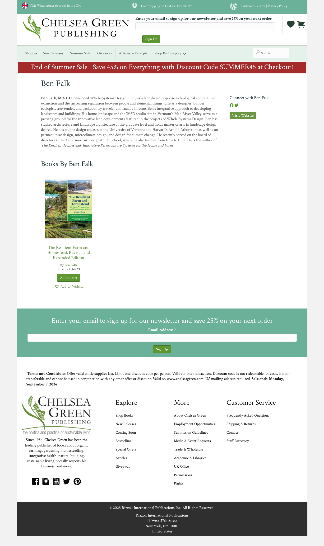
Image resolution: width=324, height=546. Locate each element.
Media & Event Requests (193, 440)
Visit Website (243, 115)
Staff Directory (238, 440)
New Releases (53, 53)
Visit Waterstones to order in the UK (54, 5)
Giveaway (104, 53)
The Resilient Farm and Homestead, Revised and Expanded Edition (68, 253)
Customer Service (253, 6)
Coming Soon (126, 432)
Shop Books (124, 415)
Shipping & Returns (241, 424)
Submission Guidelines (191, 432)
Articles (121, 458)
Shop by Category (167, 53)
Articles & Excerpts (133, 53)
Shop (28, 53)
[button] (69, 286)
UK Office (181, 466)
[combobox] (271, 53)
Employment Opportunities (194, 424)
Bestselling (123, 440)
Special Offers (126, 449)
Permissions (183, 475)
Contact (232, 432)
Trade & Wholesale (188, 449)
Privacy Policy (277, 6)
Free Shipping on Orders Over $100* (166, 6)
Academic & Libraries (190, 458)
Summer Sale (80, 53)
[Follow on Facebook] (232, 105)
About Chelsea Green (190, 415)
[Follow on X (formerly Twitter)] (237, 105)
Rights (178, 483)
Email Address (162, 329)
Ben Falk (71, 265)
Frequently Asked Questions (248, 415)
